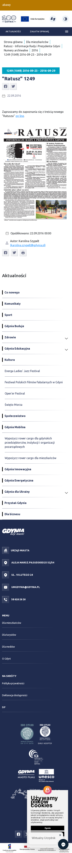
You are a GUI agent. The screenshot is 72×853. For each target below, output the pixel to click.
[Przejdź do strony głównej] (9, 18)
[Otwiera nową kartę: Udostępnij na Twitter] (13, 86)
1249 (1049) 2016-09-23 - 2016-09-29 (27, 54)
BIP (4, 707)
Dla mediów (8, 646)
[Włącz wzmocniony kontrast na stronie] (65, 19)
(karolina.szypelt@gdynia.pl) (28, 245)
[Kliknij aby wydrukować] (23, 252)
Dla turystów (9, 634)
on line (20, 116)
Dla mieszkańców (37, 42)
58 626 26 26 (18, 599)
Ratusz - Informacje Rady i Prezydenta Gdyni (32, 46)
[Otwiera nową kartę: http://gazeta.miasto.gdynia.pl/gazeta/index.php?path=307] (36, 172)
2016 (35, 50)
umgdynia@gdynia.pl (25, 587)
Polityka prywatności (13, 683)
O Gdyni (6, 658)
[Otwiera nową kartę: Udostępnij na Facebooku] (5, 86)
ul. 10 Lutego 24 (22, 574)
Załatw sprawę (39, 31)
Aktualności (13, 31)
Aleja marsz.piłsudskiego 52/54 (32, 562)
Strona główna (13, 42)
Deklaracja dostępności (14, 695)
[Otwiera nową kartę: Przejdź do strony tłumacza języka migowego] (52, 18)
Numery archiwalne (16, 50)
